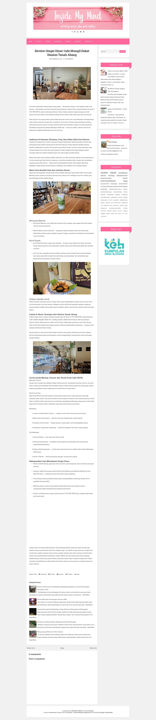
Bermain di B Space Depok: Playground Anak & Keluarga (56, 622)
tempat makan (110, 213)
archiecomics (117, 202)
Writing (47, 41)
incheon (122, 205)
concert (120, 197)
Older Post (93, 648)
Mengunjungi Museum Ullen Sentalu (50, 632)
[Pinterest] (83, 31)
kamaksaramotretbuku (115, 208)
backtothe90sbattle (108, 181)
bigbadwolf (124, 202)
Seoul (125, 178)
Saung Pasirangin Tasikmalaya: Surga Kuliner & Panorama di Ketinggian (62, 609)
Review (38, 41)
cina (102, 205)
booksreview (117, 186)
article (103, 175)
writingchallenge (107, 186)
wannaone (103, 216)
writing (111, 175)
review (104, 172)
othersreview (122, 175)
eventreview (105, 184)
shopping (103, 213)
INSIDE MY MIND (77, 711)
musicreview (106, 178)
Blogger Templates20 (106, 712)
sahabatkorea (123, 200)
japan (126, 205)
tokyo (119, 213)
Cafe (112, 202)
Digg (77, 574)
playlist (114, 211)
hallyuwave (104, 200)
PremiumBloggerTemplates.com (82, 712)
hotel (110, 200)
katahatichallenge (106, 192)
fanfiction (106, 205)
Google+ (61, 574)
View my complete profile (109, 154)
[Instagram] (81, 31)
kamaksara (104, 208)
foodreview (116, 205)
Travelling (57, 41)
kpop (125, 181)
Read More (86, 595)
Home (30, 41)
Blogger (91, 711)
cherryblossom (105, 197)
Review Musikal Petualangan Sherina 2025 (52, 599)
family (125, 197)
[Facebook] (72, 31)
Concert (68, 41)
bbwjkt (118, 194)
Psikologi (78, 41)
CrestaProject (53, 712)
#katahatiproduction (115, 189)
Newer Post (31, 648)
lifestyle (125, 208)
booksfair (124, 194)
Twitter (52, 574)
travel (113, 172)
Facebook (43, 574)
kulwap (103, 194)
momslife (116, 200)
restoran (119, 211)
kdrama (124, 186)
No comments (69, 59)
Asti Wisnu (113, 142)
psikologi (104, 189)
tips (116, 213)
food (111, 205)
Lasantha (69, 712)
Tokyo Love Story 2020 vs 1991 (117, 71)
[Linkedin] (78, 31)
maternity (103, 211)
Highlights (88, 41)
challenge (113, 184)
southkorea (122, 173)
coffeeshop (114, 197)
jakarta (125, 189)
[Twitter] (75, 31)
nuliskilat (109, 211)
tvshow (107, 202)
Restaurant (110, 194)
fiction (125, 192)
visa (126, 213)
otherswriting (117, 192)
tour (123, 213)
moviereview (123, 184)
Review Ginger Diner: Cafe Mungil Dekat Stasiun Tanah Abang (62, 53)
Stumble (70, 574)
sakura (103, 202)
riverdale (125, 211)
